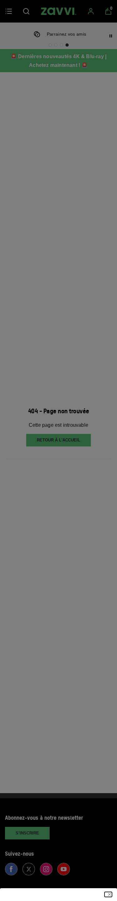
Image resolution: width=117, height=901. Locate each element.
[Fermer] (108, 894)
